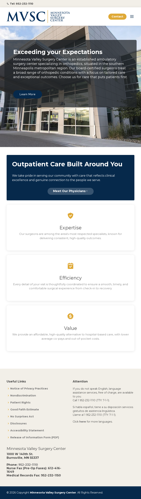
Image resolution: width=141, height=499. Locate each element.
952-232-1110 (28, 464)
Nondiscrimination (23, 395)
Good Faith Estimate (24, 409)
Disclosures (18, 423)
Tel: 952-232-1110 (21, 3)
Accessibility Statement (27, 430)
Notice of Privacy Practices (29, 388)
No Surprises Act (22, 416)
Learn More (28, 94)
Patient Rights (20, 402)
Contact (117, 16)
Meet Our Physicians (69, 191)
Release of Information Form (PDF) (34, 437)
